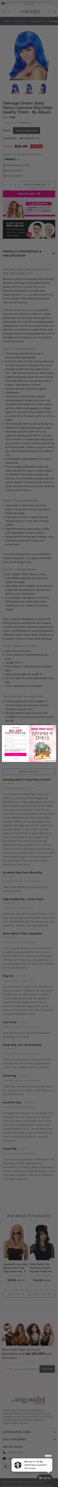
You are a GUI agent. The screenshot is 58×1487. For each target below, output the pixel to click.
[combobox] (7, 745)
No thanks (15, 758)
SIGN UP (15, 754)
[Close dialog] (54, 727)
